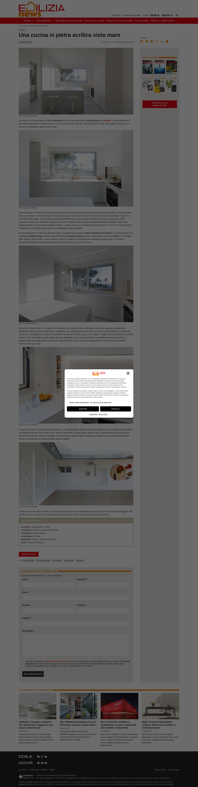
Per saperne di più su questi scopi (100, 402)
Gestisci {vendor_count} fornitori (79, 402)
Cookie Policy (93, 414)
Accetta (83, 409)
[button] (128, 373)
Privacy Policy (103, 414)
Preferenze (115, 409)
